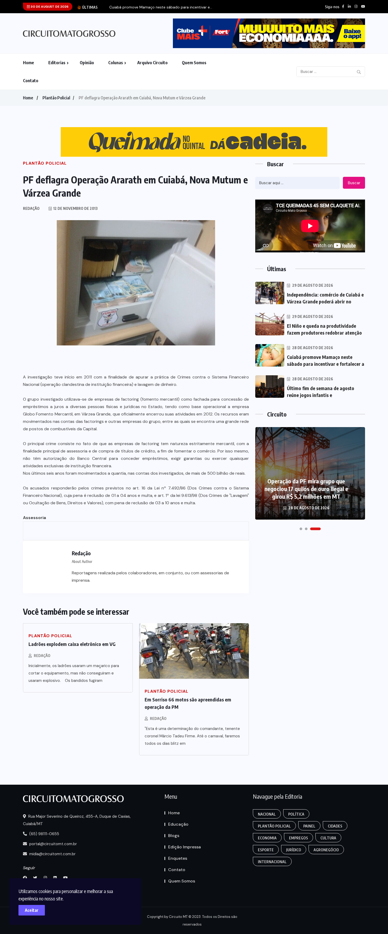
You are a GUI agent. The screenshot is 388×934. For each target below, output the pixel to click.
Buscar (354, 183)
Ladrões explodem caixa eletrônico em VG (72, 644)
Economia (267, 838)
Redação (42, 655)
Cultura (328, 838)
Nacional (267, 814)
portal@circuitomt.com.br (52, 844)
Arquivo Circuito (152, 62)
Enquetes (177, 858)
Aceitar (32, 910)
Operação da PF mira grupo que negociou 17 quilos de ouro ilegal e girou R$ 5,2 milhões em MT (306, 488)
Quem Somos (194, 62)
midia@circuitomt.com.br (51, 854)
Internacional (272, 861)
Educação (178, 824)
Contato (30, 80)
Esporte (266, 850)
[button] (301, 529)
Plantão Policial (56, 97)
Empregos (298, 838)
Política (296, 814)
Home (28, 62)
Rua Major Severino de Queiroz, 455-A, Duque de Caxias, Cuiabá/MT (77, 820)
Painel (309, 826)
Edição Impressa (184, 847)
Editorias (56, 62)
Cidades (335, 826)
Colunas (115, 62)
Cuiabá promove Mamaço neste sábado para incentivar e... (160, 7)
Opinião (87, 62)
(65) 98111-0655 (43, 833)
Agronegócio (326, 850)
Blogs (173, 835)
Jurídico (293, 850)
